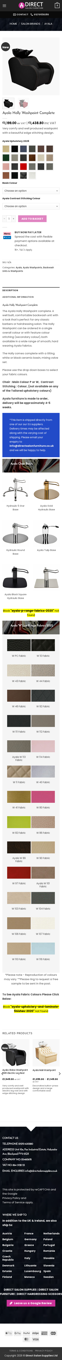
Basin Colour (9, 183)
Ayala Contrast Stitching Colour (21, 198)
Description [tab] (10, 290)
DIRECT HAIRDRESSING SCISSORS (39, 1294)
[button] (4, 5)
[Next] (54, 66)
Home (13, 24)
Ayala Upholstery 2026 (15, 141)
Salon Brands (30, 24)
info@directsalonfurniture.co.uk (32, 446)
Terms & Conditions (21, 1350)
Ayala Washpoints (32, 267)
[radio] (6, 149)
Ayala (48, 24)
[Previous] (7, 66)
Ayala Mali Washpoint (44, 1070)
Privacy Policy (11, 1198)
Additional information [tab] (18, 297)
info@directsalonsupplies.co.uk (41, 1171)
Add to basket (32, 219)
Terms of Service (13, 1202)
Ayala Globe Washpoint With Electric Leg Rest (15, 1071)
